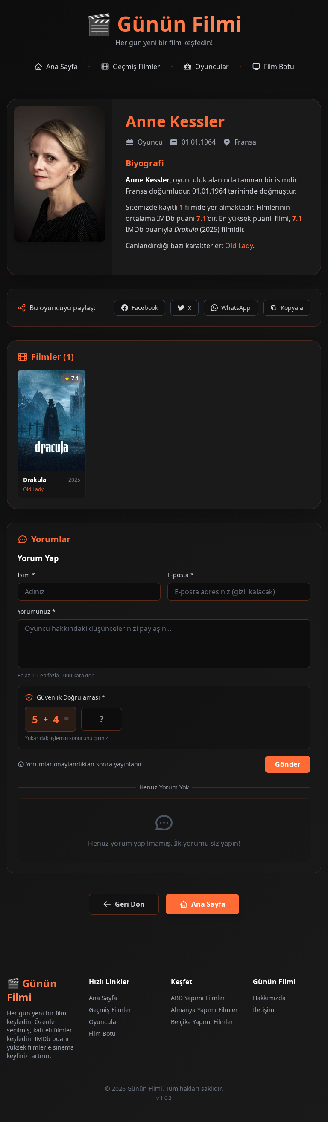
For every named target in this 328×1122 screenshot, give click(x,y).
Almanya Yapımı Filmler (204, 1010)
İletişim (263, 1010)
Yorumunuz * (37, 611)
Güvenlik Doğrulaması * (71, 697)
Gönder (287, 764)
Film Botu (102, 1033)
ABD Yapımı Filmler (198, 998)
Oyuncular (104, 1022)
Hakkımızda (269, 998)
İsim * (26, 575)
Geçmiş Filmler (110, 1010)
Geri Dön (130, 904)
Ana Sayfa (208, 904)
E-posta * (180, 575)
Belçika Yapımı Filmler (202, 1022)
